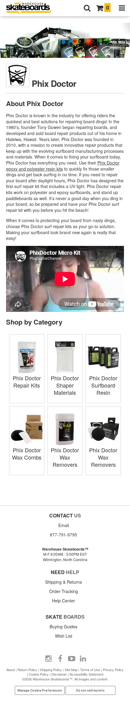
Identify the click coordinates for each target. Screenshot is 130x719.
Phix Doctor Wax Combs (26, 453)
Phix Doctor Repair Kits (27, 381)
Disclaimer (59, 674)
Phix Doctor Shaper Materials (65, 385)
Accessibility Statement (86, 674)
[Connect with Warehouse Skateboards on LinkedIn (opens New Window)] (83, 658)
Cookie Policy (39, 674)
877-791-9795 (63, 535)
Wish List (63, 636)
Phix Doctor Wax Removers (65, 457)
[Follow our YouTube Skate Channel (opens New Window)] (71, 658)
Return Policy (27, 669)
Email (63, 525)
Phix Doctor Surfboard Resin (103, 385)
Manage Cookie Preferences (40, 690)
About (10, 669)
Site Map (71, 669)
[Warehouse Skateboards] (31, 8)
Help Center (63, 601)
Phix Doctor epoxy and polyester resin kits (62, 166)
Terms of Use (90, 669)
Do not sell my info (90, 690)
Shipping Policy (51, 669)
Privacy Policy (113, 669)
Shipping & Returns (63, 582)
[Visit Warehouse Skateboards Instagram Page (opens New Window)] (48, 658)
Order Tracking (63, 591)
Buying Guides (63, 626)
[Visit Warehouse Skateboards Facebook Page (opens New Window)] (60, 658)
